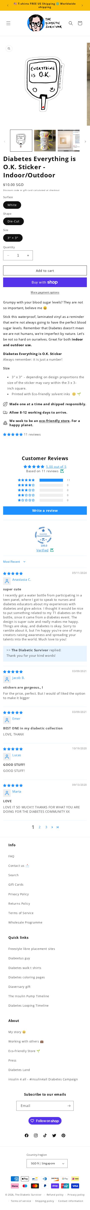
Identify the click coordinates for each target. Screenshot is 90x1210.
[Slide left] (4, 141)
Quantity (9, 247)
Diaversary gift (19, 987)
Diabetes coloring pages (26, 977)
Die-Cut (13, 221)
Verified (42, 550)
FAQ (11, 856)
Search (13, 875)
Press (12, 1060)
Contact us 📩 (18, 866)
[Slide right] (85, 141)
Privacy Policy (18, 894)
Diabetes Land (19, 1070)
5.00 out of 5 (56, 466)
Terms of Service (21, 913)
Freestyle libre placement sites (31, 949)
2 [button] (40, 827)
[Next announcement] (82, 5)
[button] (8, 23)
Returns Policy (19, 904)
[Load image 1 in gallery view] (21, 141)
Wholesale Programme (25, 922)
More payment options (45, 292)
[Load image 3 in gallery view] (69, 141)
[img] (13, 573)
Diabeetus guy (19, 958)
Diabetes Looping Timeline (28, 1005)
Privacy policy (76, 1194)
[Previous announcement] (7, 5)
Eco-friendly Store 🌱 (24, 1051)
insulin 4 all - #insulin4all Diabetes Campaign (43, 1079)
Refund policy (55, 1194)
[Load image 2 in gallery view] (45, 141)
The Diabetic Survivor (28, 1194)
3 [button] (46, 827)
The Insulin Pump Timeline (28, 996)
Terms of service (21, 1200)
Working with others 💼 (26, 1041)
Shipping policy (44, 1200)
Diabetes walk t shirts (24, 968)
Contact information (70, 1200)
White (12, 205)
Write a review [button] (45, 510)
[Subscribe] (68, 1106)
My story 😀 (17, 1032)
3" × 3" (13, 238)
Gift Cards (16, 884)
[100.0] (43, 535)
